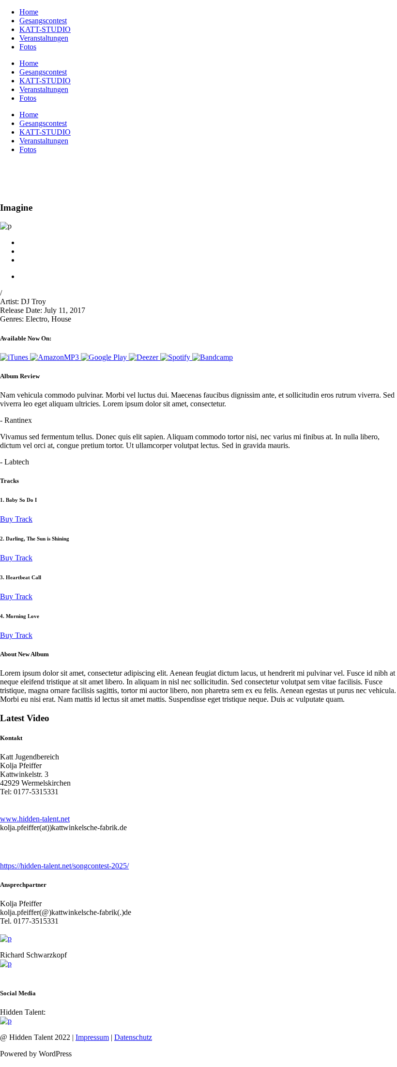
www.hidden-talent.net (35, 819)
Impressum (92, 1037)
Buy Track (16, 519)
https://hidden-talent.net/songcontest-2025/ (64, 866)
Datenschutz (133, 1037)
